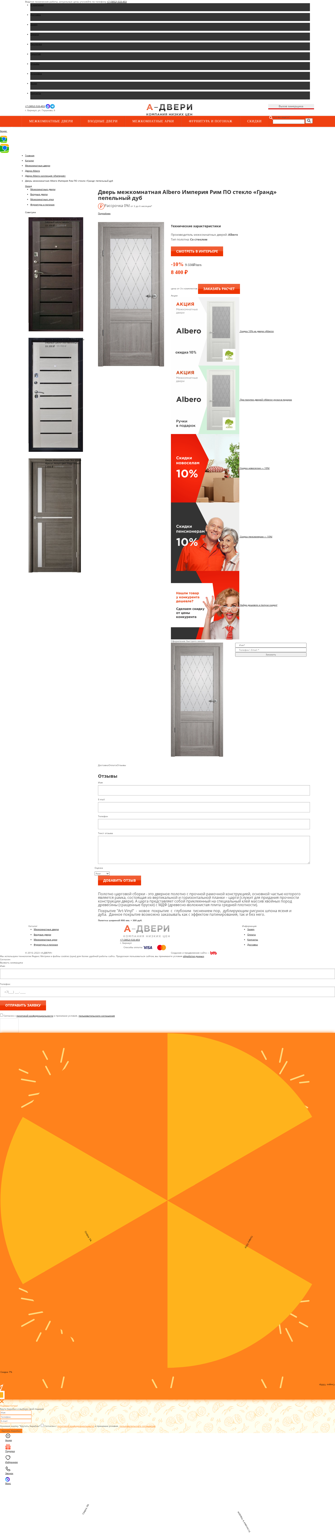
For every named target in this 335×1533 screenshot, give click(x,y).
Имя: (2, 966)
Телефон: (5, 984)
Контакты (252, 939)
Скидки (254, 121)
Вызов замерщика (291, 106)
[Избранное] (101, 110)
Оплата (251, 934)
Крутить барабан (11, 1430)
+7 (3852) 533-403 (117, 1)
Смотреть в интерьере (197, 251)
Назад (28, 186)
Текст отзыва (105, 833)
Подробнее (104, 213)
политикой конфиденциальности (34, 1015)
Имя (100, 782)
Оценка (99, 867)
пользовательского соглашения (97, 1015)
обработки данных (193, 956)
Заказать (271, 654)
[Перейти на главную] (169, 109)
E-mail (101, 799)
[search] (309, 120)
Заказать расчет (219, 288)
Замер (250, 929)
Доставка (252, 944)
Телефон (103, 816)
